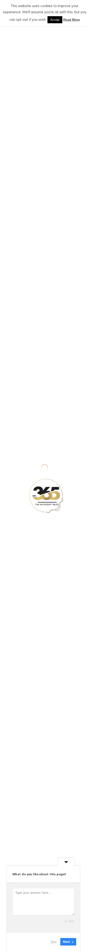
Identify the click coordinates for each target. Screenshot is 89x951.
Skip (54, 941)
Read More (71, 19)
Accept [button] (55, 19)
